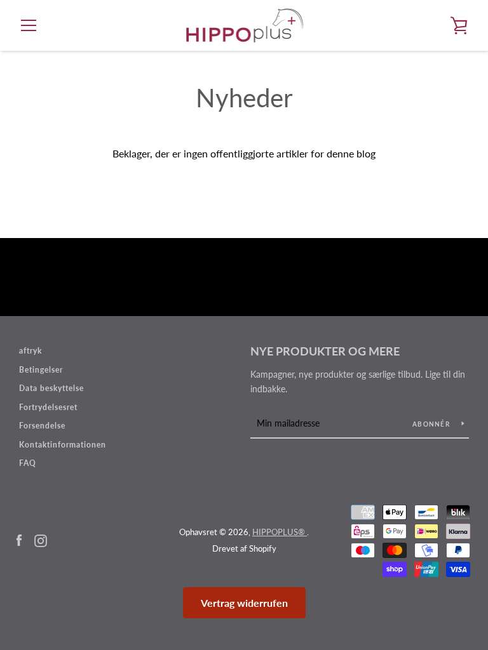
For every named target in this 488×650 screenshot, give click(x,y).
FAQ (27, 463)
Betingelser (41, 370)
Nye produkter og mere (325, 351)
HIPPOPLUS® (279, 532)
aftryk (30, 350)
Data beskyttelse (51, 388)
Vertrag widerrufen (244, 603)
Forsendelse (42, 425)
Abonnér (432, 424)
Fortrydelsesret (48, 407)
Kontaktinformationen (62, 444)
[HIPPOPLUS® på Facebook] (19, 539)
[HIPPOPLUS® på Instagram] (40, 539)
